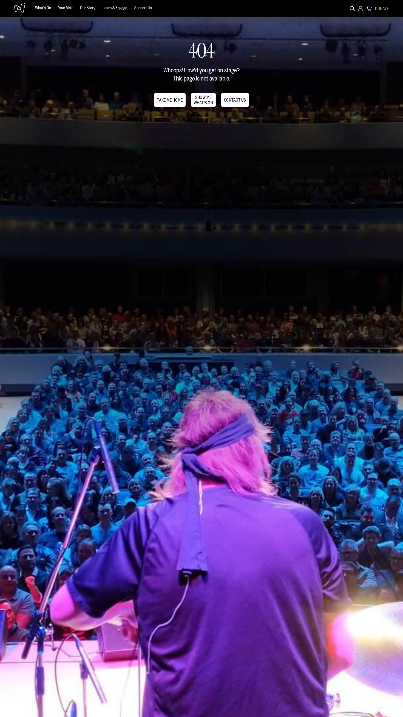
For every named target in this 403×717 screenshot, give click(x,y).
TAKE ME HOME (170, 100)
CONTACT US (235, 100)
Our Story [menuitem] (87, 7)
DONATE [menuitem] (382, 8)
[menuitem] (43, 8)
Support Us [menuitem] (143, 7)
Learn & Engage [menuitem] (115, 7)
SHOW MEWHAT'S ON (203, 99)
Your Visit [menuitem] (65, 7)
